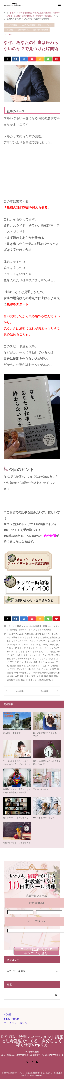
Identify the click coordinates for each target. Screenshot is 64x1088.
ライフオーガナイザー (22, 659)
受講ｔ (34, 666)
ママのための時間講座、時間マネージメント (36, 25)
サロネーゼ (12, 648)
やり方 (39, 641)
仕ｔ (22, 662)
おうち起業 (27, 637)
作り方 (41, 662)
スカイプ (22, 648)
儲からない (50, 662)
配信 (23, 680)
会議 (35, 662)
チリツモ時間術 (11, 25)
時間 (16, 673)
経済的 (28, 676)
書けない (53, 673)
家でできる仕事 (24, 669)
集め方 (42, 680)
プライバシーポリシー (17, 1023)
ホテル (20, 655)
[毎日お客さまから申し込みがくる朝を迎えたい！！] (46, 691)
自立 (38, 676)
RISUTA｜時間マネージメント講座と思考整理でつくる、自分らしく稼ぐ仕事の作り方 (32, 1041)
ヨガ (53, 655)
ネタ (16, 652)
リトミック (46, 659)
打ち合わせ (46, 669)
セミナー (46, 648)
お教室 (45, 637)
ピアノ (29, 652)
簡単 (22, 676)
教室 (54, 669)
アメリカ (47, 641)
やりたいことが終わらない (23, 641)
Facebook (32, 1062)
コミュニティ (34, 645)
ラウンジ (36, 659)
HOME (7, 1014)
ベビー (13, 655)
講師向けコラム (24, 30)
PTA (9, 634)
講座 (51, 676)
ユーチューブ (44, 655)
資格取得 (11, 680)
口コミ (41, 666)
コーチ (44, 645)
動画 (19, 666)
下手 (12, 662)
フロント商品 (49, 652)
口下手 (48, 666)
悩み (33, 669)
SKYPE (14, 634)
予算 (17, 662)
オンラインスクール (19, 645)
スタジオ (30, 648)
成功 (38, 669)
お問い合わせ (11, 1018)
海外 (12, 676)
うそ (20, 637)
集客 (48, 680)
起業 (18, 680)
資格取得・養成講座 (40, 30)
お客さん (37, 637)
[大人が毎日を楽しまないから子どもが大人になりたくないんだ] (18, 691)
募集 (24, 666)
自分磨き (10, 30)
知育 (17, 676)
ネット (22, 652)
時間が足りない (25, 673)
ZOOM (38, 634)
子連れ (13, 669)
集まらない (33, 680)
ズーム (38, 648)
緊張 (33, 676)
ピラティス (37, 652)
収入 (29, 666)
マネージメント (30, 655)
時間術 (45, 673)
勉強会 (13, 666)
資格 (56, 676)
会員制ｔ (28, 662)
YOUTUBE (29, 634)
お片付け (53, 637)
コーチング (53, 645)
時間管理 (37, 673)
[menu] (59, 5)
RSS (37, 1062)
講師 (46, 676)
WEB (21, 634)
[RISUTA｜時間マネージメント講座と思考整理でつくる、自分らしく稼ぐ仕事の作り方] (24, 5)
